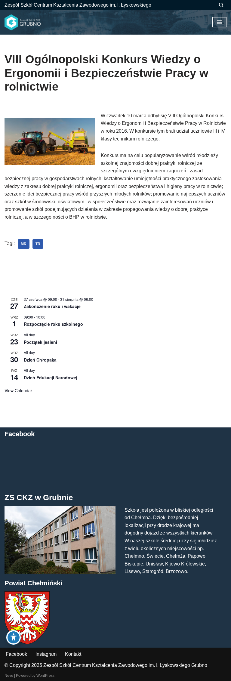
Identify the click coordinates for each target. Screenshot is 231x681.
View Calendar (18, 390)
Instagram (46, 654)
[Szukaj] (221, 5)
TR (37, 244)
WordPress (45, 675)
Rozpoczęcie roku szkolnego (53, 324)
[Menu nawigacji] (219, 22)
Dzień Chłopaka (40, 360)
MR (23, 244)
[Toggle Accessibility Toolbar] (13, 637)
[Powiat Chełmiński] (27, 642)
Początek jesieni (40, 342)
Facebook (16, 654)
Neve (9, 675)
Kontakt (73, 654)
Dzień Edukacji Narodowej (50, 377)
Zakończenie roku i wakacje (52, 306)
